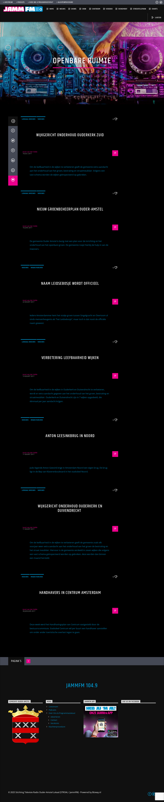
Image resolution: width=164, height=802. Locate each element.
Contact (54, 720)
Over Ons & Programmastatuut (41, 2)
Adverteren (55, 717)
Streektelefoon (139, 8)
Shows (73, 8)
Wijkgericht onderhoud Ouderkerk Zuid (70, 135)
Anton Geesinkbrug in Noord (70, 436)
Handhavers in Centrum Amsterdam (70, 593)
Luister (158, 17)
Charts (155, 8)
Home (51, 8)
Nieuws (62, 8)
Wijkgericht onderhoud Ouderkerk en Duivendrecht (70, 508)
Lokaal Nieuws (28, 119)
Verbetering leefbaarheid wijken (70, 358)
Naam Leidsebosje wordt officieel (70, 283)
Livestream (8, 2)
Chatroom (96, 8)
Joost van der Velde (30, 152)
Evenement (122, 8)
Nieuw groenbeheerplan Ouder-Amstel (70, 209)
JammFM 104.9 (82, 685)
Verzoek (109, 8)
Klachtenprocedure (65, 2)
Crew (84, 8)
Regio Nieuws (37, 267)
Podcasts (21, 2)
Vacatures (55, 723)
